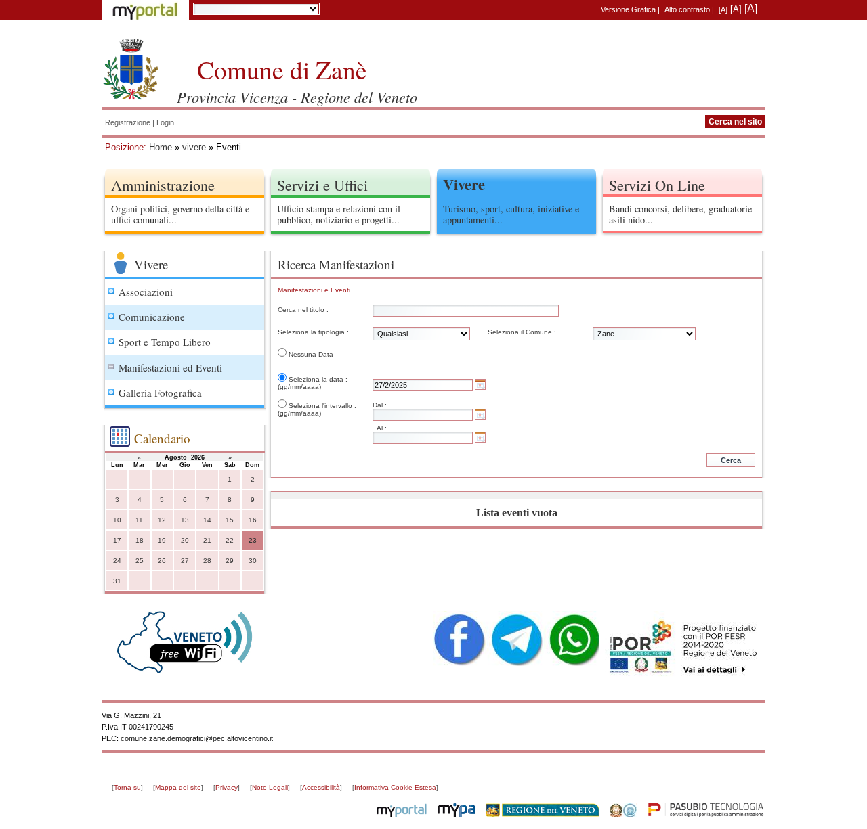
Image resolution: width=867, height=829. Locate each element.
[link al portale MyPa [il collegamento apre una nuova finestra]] (456, 815)
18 (139, 540)
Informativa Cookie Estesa (395, 787)
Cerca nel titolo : (303, 309)
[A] (723, 9)
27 (185, 560)
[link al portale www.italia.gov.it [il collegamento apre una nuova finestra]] (623, 815)
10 (117, 520)
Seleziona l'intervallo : (322, 405)
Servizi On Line (657, 185)
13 (185, 520)
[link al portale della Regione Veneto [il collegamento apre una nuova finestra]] (542, 815)
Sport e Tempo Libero (165, 342)
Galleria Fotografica (160, 392)
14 (207, 520)
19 (162, 540)
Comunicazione (152, 316)
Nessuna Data (311, 354)
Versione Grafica (628, 9)
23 (253, 540)
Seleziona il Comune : (522, 332)
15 (230, 520)
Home (160, 147)
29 (230, 560)
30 (253, 560)
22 (230, 540)
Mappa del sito (178, 787)
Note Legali (270, 787)
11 (139, 520)
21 (207, 540)
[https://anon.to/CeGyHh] (682, 647)
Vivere (464, 184)
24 (117, 560)
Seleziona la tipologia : (313, 332)
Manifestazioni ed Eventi (170, 367)
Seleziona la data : (318, 379)
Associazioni (146, 291)
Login (165, 122)
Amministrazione (163, 185)
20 (185, 540)
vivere (194, 147)
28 (207, 560)
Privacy (226, 787)
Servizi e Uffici (322, 185)
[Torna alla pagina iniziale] (131, 68)
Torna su (127, 787)
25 (139, 560)
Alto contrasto (687, 9)
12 (162, 520)
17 (117, 540)
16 (253, 520)
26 (162, 560)
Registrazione (127, 122)
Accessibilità (321, 787)
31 (117, 581)
